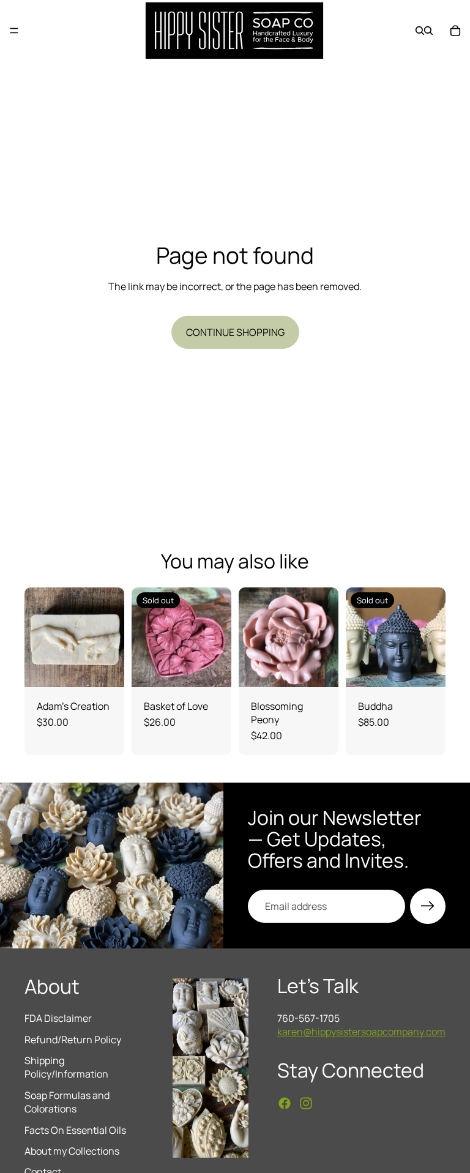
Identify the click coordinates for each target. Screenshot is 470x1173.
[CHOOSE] (105, 668)
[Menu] (14, 31)
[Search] (419, 30)
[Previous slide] (252, 637)
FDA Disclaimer (58, 1018)
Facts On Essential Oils (75, 1130)
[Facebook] (284, 1103)
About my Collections (71, 1151)
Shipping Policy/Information (66, 1067)
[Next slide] (324, 637)
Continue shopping (235, 332)
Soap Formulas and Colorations (67, 1102)
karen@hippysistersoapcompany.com (361, 1031)
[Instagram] (306, 1103)
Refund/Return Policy (72, 1039)
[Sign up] (428, 906)
